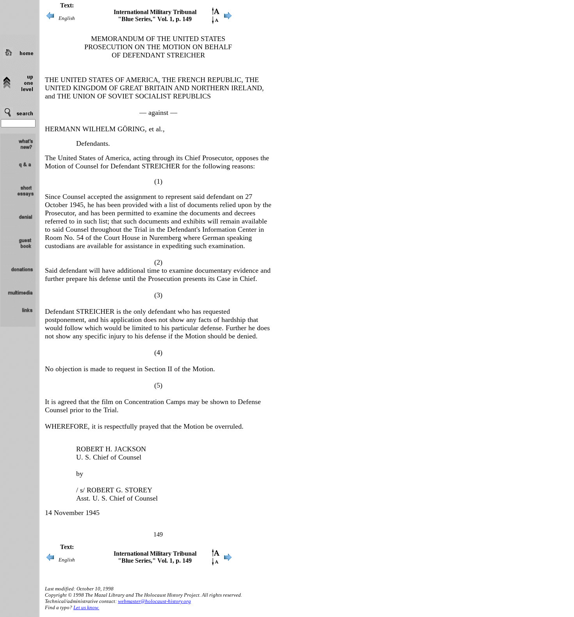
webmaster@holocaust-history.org (154, 601)
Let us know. (86, 607)
